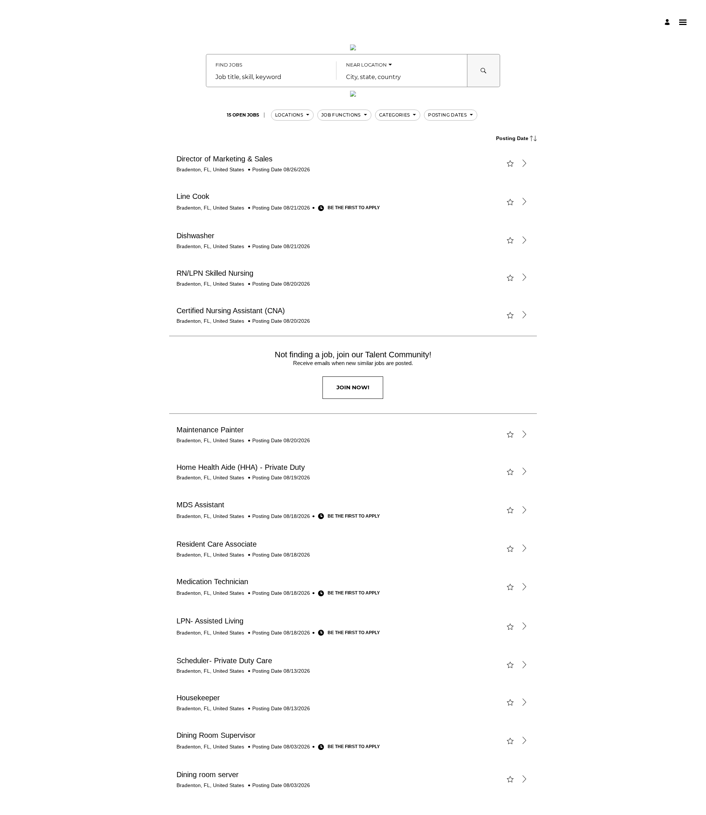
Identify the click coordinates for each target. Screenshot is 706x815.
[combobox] (271, 77)
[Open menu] (682, 22)
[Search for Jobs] (483, 70)
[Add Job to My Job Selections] (510, 163)
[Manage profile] (668, 22)
